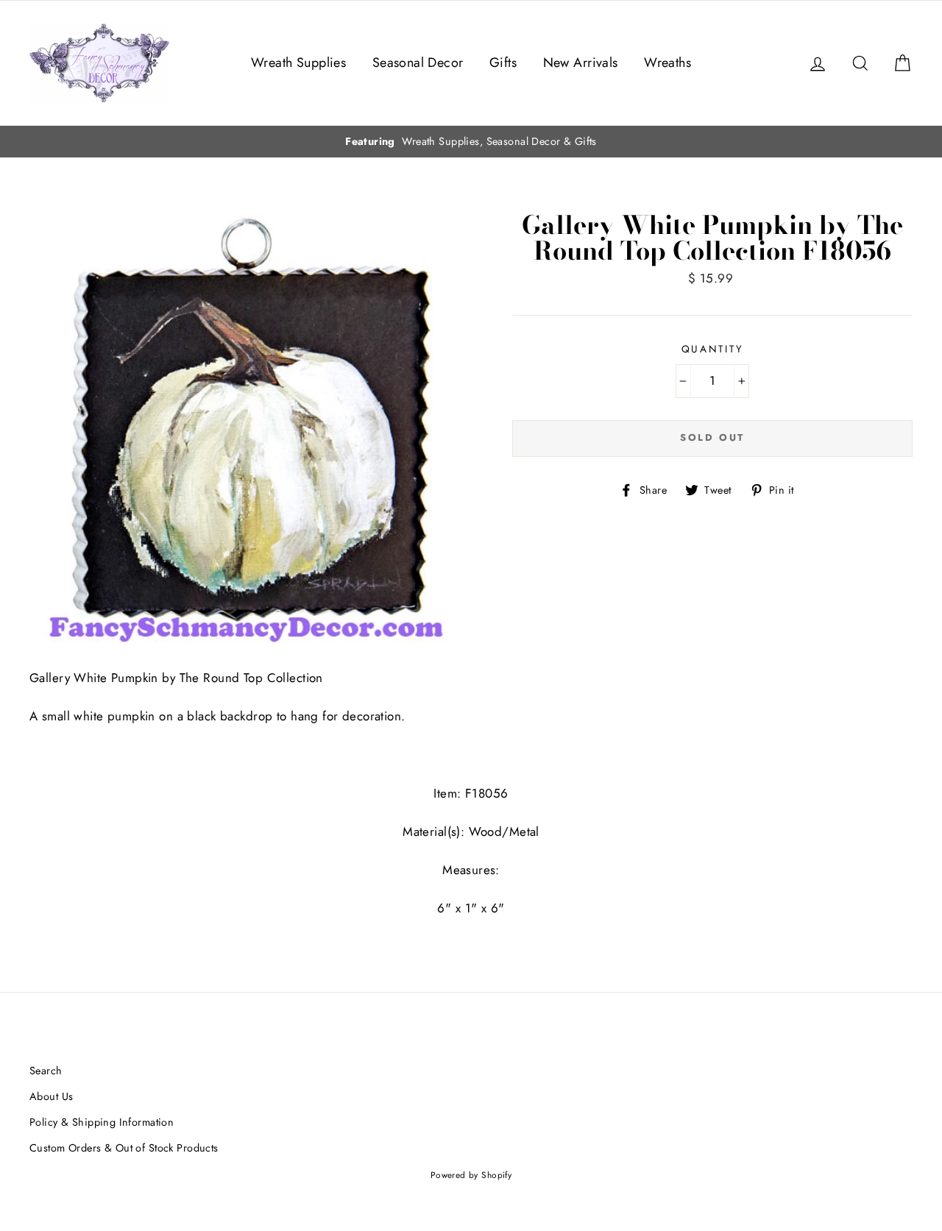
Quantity (712, 348)
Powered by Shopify (471, 1174)
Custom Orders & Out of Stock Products (124, 1147)
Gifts (503, 62)
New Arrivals (580, 62)
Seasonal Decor (418, 62)
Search (46, 1070)
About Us (51, 1096)
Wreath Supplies (298, 62)
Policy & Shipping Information (101, 1122)
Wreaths (667, 62)
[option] (471, 141)
